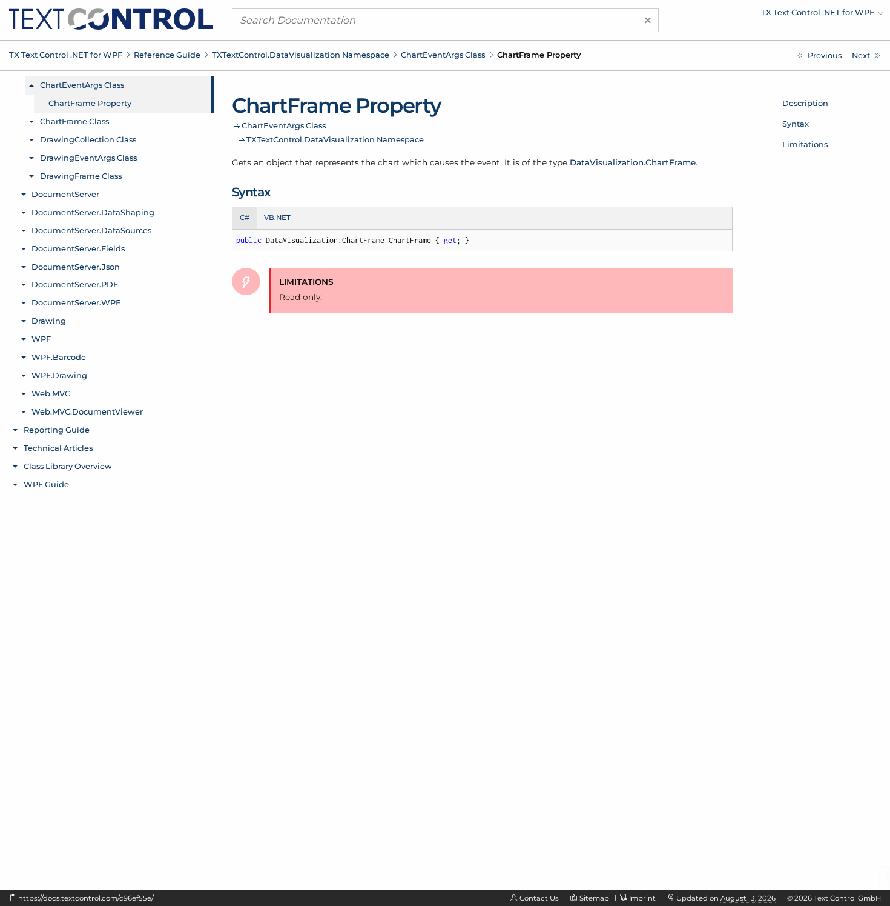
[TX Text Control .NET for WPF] (111, 18)
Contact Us (539, 898)
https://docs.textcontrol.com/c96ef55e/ (86, 898)
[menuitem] (778, 15)
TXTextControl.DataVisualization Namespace (300, 54)
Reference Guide (167, 54)
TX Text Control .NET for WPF (65, 54)
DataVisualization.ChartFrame (633, 162)
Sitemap (594, 898)
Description (805, 103)
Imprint (642, 898)
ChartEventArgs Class (443, 54)
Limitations (805, 144)
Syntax (795, 123)
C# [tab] (244, 217)
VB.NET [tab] (277, 217)
